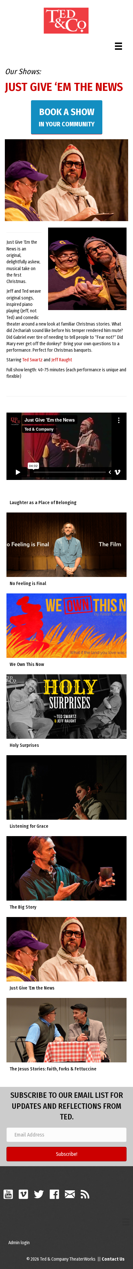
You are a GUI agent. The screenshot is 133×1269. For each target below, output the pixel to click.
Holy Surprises (24, 745)
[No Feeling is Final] (66, 544)
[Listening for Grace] (66, 787)
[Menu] (118, 44)
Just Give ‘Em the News (32, 988)
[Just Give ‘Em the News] (66, 949)
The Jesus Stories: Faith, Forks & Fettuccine (53, 1069)
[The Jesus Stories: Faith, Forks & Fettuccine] (66, 1030)
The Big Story (23, 907)
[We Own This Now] (66, 625)
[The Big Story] (66, 868)
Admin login (19, 1242)
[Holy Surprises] (66, 706)
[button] (66, 1154)
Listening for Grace (29, 826)
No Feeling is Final (28, 583)
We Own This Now (27, 664)
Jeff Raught (61, 360)
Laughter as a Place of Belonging (43, 502)
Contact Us (113, 1259)
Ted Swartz (32, 360)
